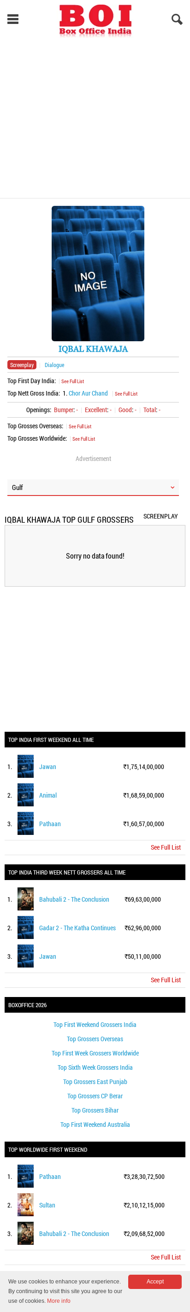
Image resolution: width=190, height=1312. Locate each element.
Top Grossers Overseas (95, 1038)
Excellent (96, 409)
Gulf (17, 487)
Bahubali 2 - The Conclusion (74, 899)
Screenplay (22, 364)
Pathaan (50, 823)
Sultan (47, 1205)
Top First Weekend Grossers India (95, 1024)
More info (59, 1301)
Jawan (47, 766)
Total (149, 409)
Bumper (63, 409)
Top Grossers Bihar (95, 1110)
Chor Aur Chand (88, 393)
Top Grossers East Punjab (95, 1081)
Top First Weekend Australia (95, 1124)
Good (125, 409)
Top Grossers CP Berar (95, 1095)
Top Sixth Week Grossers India (95, 1067)
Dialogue (54, 364)
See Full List (72, 381)
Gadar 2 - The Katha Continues (77, 927)
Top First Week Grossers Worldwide (95, 1053)
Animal (48, 795)
